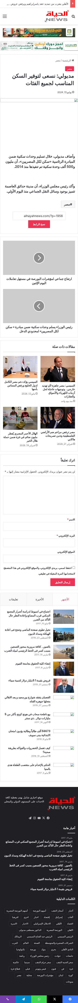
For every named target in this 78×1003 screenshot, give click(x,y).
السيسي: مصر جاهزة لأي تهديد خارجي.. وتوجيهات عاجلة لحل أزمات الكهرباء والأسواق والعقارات (58, 391)
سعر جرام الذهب (43, 962)
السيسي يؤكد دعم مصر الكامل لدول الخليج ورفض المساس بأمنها (20, 385)
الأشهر (65, 599)
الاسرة (14, 923)
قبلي (27, 968)
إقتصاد (47, 917)
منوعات (69, 981)
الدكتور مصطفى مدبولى (30, 930)
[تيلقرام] (30, 818)
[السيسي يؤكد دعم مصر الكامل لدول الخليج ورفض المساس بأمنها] (20, 367)
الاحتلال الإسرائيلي (42, 923)
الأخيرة (40, 599)
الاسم (71, 519)
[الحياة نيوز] (57, 16)
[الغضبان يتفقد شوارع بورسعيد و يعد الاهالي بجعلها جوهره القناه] (63, 702)
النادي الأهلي (67, 949)
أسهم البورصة (39, 910)
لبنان (60, 975)
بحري (53, 949)
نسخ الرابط (39, 224)
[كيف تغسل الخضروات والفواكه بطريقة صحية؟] (63, 753)
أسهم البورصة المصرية (17, 910)
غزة (71, 968)
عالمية (16, 962)
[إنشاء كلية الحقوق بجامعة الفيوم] (63, 669)
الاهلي (70, 930)
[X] (43, 818)
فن (62, 968)
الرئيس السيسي (65, 936)
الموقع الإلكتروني (66, 551)
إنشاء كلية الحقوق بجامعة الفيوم (33, 663)
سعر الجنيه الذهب (64, 962)
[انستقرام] (34, 818)
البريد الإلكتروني (66, 535)
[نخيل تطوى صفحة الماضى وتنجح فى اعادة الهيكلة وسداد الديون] (63, 635)
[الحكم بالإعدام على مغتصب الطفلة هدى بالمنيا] (63, 770)
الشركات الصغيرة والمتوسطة (59, 942)
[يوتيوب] (39, 818)
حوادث (58, 955)
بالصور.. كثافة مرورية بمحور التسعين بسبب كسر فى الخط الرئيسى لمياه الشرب (27, 649)
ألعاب (70, 917)
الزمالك (18, 936)
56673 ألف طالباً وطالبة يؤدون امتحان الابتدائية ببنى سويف (29, 733)
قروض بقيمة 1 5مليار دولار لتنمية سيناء (29, 680)
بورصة (33, 949)
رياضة (22, 955)
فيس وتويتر (40, 968)
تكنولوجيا (20, 949)
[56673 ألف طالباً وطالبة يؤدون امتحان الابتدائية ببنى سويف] (63, 736)
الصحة (37, 942)
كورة (71, 975)
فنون (53, 968)
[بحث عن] (73, 17)
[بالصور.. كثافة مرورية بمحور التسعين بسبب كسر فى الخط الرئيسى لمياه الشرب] (63, 652)
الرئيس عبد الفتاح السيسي (39, 936)
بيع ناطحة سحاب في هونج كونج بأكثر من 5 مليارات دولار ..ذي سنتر (27, 716)
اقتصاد (70, 923)
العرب (15, 942)
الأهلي (59, 923)
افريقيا (15, 917)
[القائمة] (5, 17)
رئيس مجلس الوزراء (39, 955)
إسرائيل (58, 917)
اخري (26, 917)
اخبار (36, 917)
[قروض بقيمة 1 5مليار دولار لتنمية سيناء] (63, 686)
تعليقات (13, 599)
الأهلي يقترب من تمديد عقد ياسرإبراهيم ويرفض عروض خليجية (35, 3)
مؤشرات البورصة (45, 975)
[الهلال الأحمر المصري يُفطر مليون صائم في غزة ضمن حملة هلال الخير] (20, 418)
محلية (29, 975)
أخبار (71, 910)
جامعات (69, 955)
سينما (27, 962)
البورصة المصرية (54, 930)
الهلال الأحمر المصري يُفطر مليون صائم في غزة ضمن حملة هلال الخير (20, 437)
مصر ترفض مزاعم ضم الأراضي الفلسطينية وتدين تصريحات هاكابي (58, 435)
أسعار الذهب (57, 910)
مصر (57, 60)
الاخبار (25, 923)
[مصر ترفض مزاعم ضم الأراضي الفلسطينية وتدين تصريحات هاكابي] (58, 418)
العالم (26, 942)
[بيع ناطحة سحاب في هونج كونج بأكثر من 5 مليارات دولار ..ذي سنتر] (63, 719)
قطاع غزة (15, 968)
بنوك (43, 949)
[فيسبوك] (48, 818)
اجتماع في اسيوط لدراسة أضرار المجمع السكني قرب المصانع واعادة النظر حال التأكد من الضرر (28, 615)
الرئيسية (67, 60)
